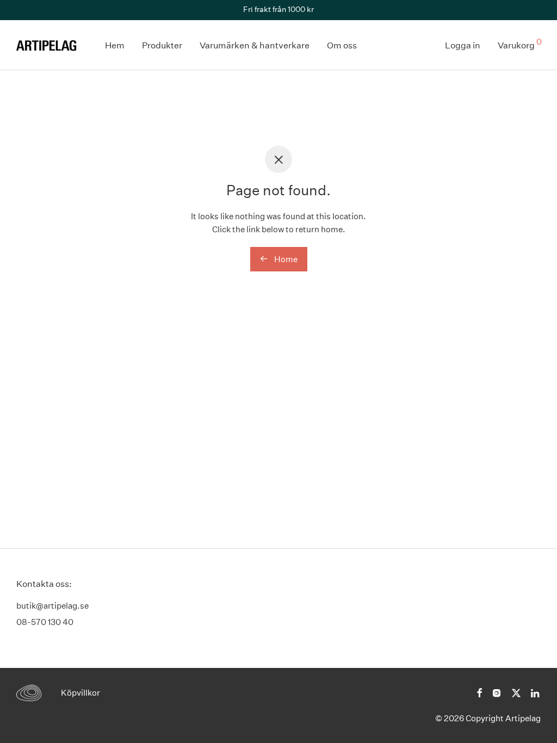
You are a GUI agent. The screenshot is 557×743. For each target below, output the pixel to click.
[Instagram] (497, 692)
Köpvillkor (80, 693)
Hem (115, 45)
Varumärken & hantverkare (255, 45)
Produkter (162, 45)
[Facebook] (479, 692)
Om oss (342, 45)
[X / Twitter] (516, 692)
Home (285, 259)
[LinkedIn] (536, 692)
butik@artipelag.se (52, 605)
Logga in (462, 45)
